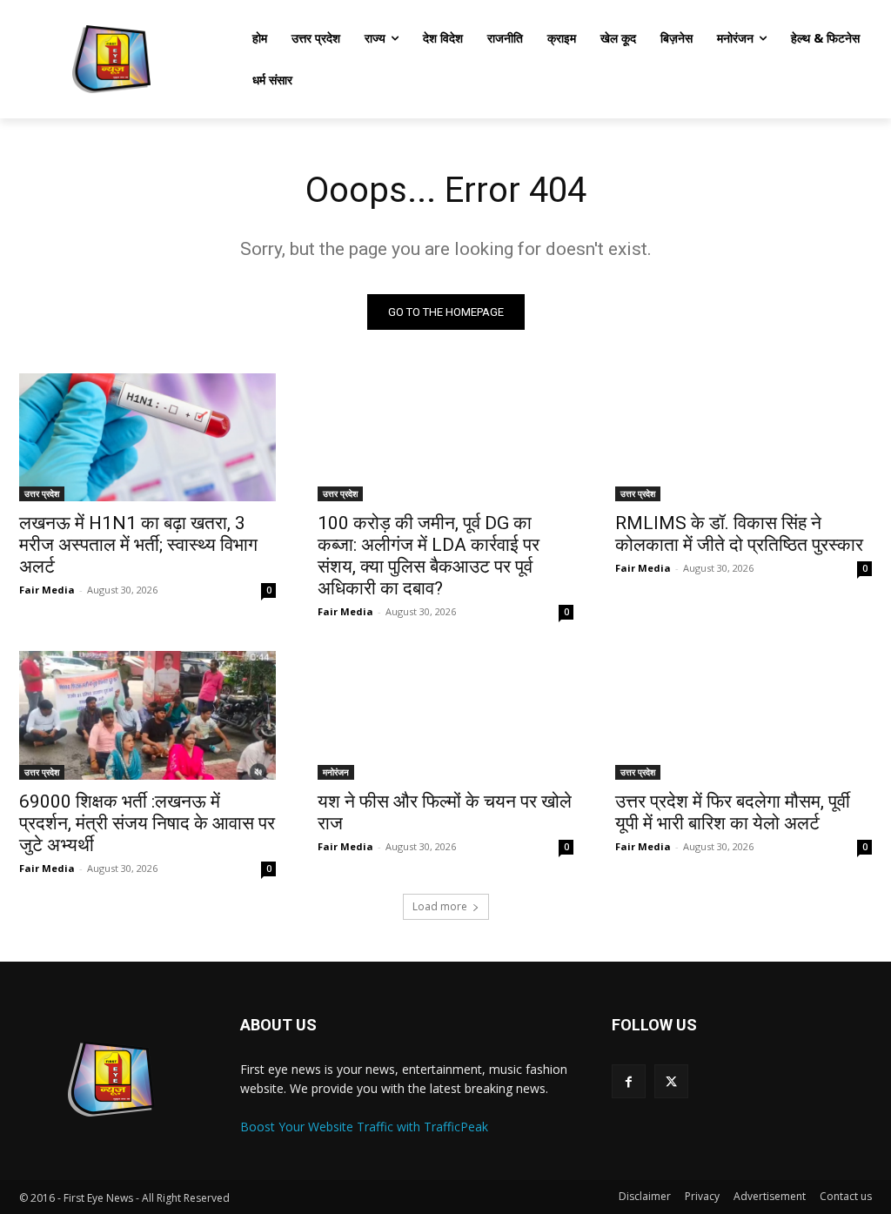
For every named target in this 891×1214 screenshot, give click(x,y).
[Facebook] (629, 1081)
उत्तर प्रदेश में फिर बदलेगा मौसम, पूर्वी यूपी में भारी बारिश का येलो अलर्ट (732, 812)
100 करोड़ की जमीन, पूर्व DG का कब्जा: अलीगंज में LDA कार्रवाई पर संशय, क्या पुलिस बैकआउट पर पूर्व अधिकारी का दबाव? (428, 556)
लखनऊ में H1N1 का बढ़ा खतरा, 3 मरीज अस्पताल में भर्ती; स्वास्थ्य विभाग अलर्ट (138, 545)
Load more (439, 906)
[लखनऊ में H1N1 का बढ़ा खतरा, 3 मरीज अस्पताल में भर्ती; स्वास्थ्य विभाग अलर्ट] (147, 437)
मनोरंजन (336, 772)
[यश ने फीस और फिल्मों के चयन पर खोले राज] (446, 715)
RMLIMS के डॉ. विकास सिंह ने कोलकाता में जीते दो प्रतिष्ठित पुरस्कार (739, 534)
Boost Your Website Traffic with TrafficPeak (364, 1126)
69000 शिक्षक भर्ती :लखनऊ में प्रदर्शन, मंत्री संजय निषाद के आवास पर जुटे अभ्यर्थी (147, 823)
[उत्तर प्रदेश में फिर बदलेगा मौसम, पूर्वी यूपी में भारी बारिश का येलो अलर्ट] (743, 715)
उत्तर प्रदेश (41, 493)
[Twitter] (671, 1081)
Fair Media (47, 589)
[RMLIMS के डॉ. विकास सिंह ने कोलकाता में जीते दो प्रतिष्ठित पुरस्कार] (743, 437)
